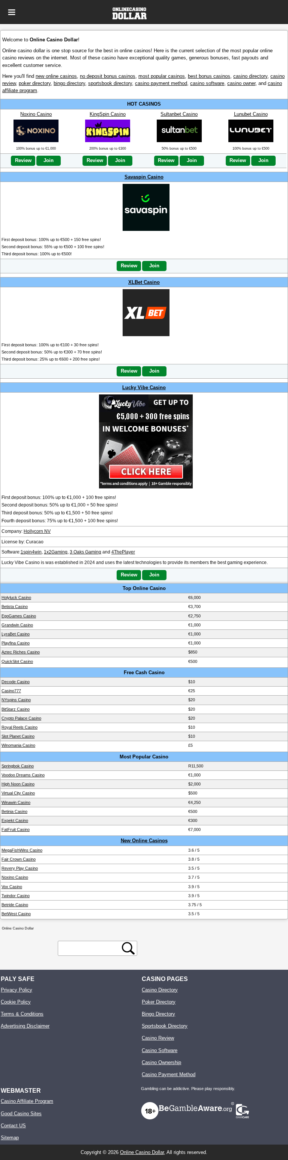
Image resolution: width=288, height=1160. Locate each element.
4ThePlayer (123, 552)
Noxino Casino (36, 114)
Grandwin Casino (17, 625)
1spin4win (31, 552)
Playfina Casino (16, 643)
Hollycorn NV (37, 531)
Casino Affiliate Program (27, 1101)
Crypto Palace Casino (21, 718)
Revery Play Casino (20, 868)
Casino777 (11, 690)
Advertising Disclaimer (25, 1026)
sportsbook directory (110, 83)
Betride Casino (15, 904)
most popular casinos (161, 76)
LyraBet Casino (16, 634)
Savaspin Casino (144, 177)
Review (23, 160)
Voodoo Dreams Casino (23, 775)
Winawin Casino (16, 802)
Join (49, 160)
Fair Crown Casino (19, 859)
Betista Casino (15, 606)
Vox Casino (12, 886)
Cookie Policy (16, 1002)
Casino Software (159, 1050)
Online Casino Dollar (142, 1152)
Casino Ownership (161, 1062)
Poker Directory (159, 1002)
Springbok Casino (18, 766)
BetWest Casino (16, 913)
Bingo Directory (158, 1014)
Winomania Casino (18, 745)
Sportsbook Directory (165, 1026)
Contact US (13, 1125)
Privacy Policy (16, 990)
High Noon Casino (18, 784)
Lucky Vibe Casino (144, 387)
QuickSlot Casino (17, 661)
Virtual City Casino (18, 793)
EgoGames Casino (19, 616)
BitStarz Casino (16, 709)
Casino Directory (160, 990)
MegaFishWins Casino (22, 850)
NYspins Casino (16, 700)
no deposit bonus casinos (107, 76)
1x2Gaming (56, 552)
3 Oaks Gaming (85, 552)
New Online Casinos (144, 840)
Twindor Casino (16, 895)
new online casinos (56, 76)
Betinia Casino (14, 811)
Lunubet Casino (251, 114)
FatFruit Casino (16, 829)
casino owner (241, 83)
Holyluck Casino (16, 597)
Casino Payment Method (168, 1074)
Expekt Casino (15, 820)
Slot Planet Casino (18, 736)
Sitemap (10, 1137)
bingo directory (69, 83)
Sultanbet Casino (179, 114)
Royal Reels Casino (20, 727)
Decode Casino (16, 681)
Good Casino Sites (21, 1113)
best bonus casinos (209, 76)
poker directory (35, 83)
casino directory (250, 76)
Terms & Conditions (22, 1014)
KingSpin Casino (108, 114)
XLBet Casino (144, 282)
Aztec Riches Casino (21, 652)
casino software (207, 83)
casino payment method (161, 83)
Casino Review (158, 1038)
